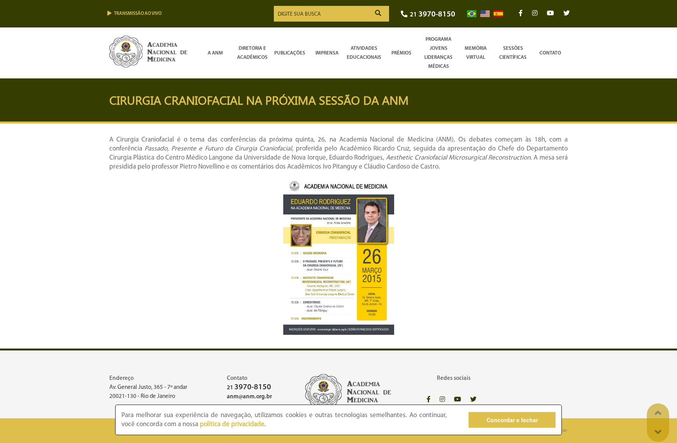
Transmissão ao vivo (137, 13)
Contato (550, 53)
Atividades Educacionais (364, 53)
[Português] (471, 14)
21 (432, 14)
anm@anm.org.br (249, 397)
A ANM (215, 53)
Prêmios (401, 53)
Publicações (289, 53)
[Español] (498, 14)
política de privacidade (232, 424)
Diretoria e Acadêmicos (252, 53)
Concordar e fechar (512, 420)
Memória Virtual (476, 53)
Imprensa (326, 53)
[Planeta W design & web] (563, 430)
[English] (485, 14)
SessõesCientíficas (513, 53)
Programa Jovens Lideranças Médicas (438, 53)
